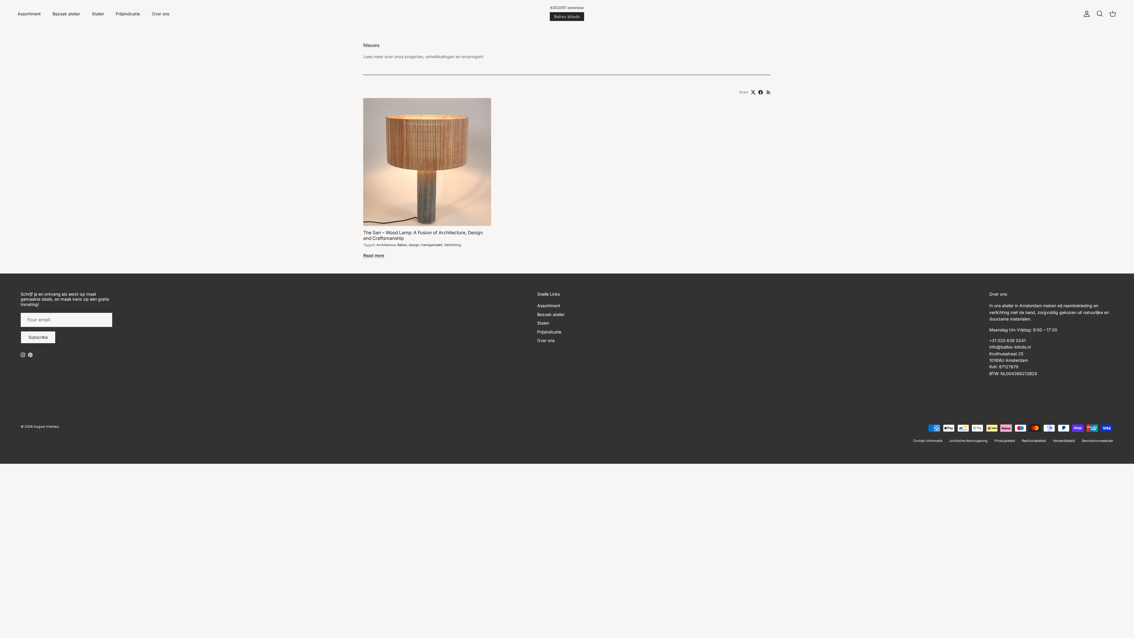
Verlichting (452, 245)
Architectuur (386, 245)
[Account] (1085, 13)
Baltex (402, 245)
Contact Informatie (927, 441)
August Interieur (46, 426)
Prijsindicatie (128, 13)
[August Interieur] (567, 14)
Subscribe (38, 337)
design (414, 245)
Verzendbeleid (1064, 441)
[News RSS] (768, 92)
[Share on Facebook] (760, 92)
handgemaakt (431, 245)
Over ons (160, 13)
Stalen (98, 13)
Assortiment (29, 13)
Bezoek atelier (66, 13)
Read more (373, 255)
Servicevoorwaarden (1097, 441)
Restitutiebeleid (1034, 441)
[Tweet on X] (753, 92)
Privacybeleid (1004, 441)
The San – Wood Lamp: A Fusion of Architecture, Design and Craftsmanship (423, 235)
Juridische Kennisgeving (968, 441)
